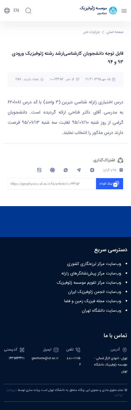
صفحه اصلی (115, 32)
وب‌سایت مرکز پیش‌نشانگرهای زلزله (91, 273)
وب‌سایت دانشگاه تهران (101, 310)
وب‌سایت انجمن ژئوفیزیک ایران (94, 291)
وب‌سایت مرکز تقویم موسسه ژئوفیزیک (89, 282)
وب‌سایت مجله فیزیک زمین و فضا (92, 301)
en (16, 10)
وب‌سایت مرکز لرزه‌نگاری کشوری (94, 264)
